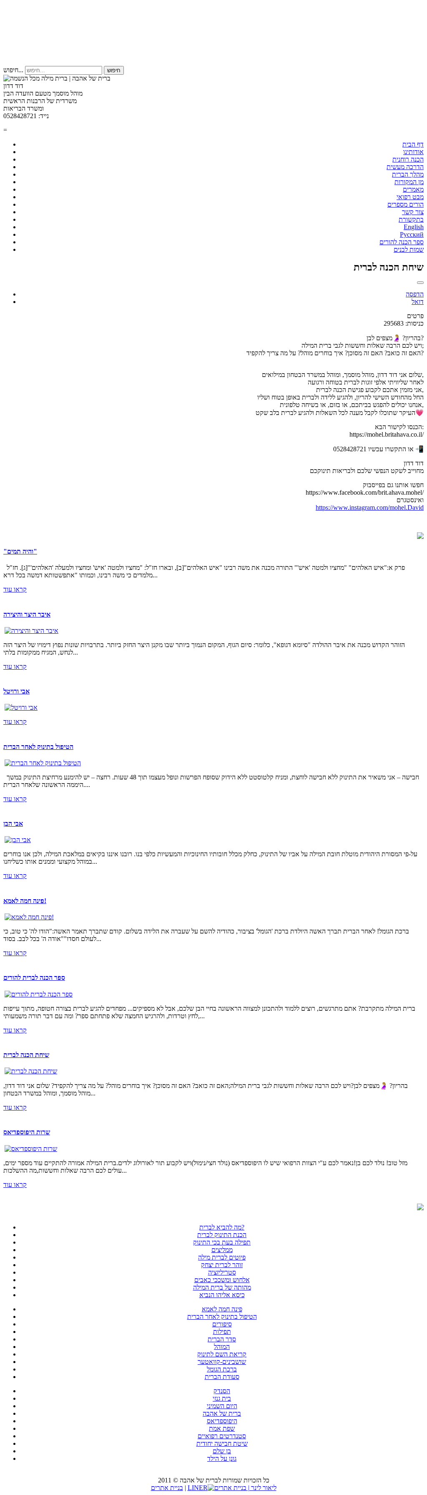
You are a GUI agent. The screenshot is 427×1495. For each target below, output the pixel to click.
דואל (418, 301)
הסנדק (222, 1390)
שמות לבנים (409, 249)
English (414, 226)
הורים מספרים (405, 204)
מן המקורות (409, 181)
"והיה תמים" (20, 551)
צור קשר (413, 211)
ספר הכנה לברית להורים (34, 977)
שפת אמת (222, 1428)
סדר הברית (222, 1339)
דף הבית (413, 144)
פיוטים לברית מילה (222, 1257)
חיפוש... (13, 69)
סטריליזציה (222, 1272)
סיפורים (222, 1324)
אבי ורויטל (16, 691)
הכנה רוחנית (408, 159)
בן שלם (222, 1451)
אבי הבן (13, 823)
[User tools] (420, 282)
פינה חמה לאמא (222, 1309)
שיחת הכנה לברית (26, 1054)
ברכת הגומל (222, 1369)
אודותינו (413, 151)
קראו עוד (15, 589)
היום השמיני (222, 1405)
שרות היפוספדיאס (26, 1132)
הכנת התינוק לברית (221, 1234)
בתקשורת (411, 219)
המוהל (222, 1346)
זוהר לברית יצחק (222, 1264)
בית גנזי (222, 1398)
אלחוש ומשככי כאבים (222, 1279)
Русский (412, 234)
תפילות (222, 1331)
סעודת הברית (222, 1376)
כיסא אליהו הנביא (222, 1294)
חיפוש (114, 70)
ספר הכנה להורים (401, 241)
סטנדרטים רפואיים (222, 1435)
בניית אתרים (167, 1487)
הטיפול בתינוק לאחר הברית (38, 746)
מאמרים (413, 189)
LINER (198, 1487)
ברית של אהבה (222, 1413)
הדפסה (415, 294)
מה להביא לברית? (221, 1227)
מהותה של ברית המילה (222, 1287)
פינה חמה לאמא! (24, 900)
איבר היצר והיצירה (26, 614)
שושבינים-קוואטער (222, 1361)
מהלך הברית (408, 174)
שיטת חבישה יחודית (222, 1443)
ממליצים (222, 1249)
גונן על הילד (221, 1458)
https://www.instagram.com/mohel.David (370, 507)
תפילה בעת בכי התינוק (222, 1242)
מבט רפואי (410, 196)
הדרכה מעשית (405, 166)
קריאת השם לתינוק (221, 1354)
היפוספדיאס (222, 1420)
